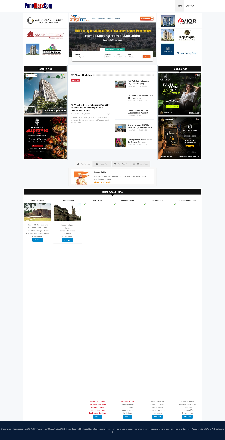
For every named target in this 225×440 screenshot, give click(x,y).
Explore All (37, 240)
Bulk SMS (190, 6)
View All (97, 417)
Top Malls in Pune (97, 407)
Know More (67, 240)
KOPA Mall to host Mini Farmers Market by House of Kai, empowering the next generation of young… (90, 108)
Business (75, 80)
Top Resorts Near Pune (97, 413)
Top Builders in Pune (97, 401)
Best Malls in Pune (127, 401)
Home (179, 6)
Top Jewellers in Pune (97, 404)
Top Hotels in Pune (98, 410)
